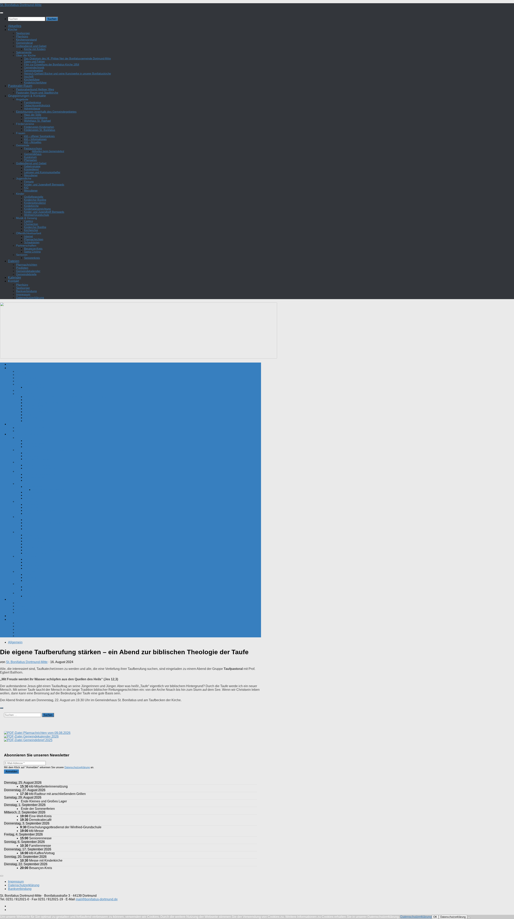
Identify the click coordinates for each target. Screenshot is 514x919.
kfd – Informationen (35, 139)
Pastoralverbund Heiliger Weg (35, 89)
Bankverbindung (26, 291)
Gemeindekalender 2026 (40, 736)
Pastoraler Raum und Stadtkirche (37, 92)
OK (435, 916)
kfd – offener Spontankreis (39, 136)
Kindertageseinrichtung (37, 208)
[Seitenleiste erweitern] (1, 708)
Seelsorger (23, 33)
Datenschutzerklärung (30, 297)
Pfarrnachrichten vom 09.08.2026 (46, 733)
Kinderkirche (31, 205)
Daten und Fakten (34, 61)
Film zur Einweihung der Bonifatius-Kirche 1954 (51, 64)
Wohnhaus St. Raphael (37, 120)
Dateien (13, 261)
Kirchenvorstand (26, 39)
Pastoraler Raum (20, 86)
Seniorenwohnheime (35, 117)
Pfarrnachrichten (33, 239)
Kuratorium (30, 157)
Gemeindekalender (28, 271)
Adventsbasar (32, 108)
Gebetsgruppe (32, 166)
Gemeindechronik (34, 67)
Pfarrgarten (30, 160)
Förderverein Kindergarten (39, 126)
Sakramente (24, 52)
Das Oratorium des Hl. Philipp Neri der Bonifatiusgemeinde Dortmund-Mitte (67, 58)
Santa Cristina (32, 251)
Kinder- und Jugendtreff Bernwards (44, 184)
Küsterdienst (31, 169)
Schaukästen (31, 242)
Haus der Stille (32, 114)
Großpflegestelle (33, 196)
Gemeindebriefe (26, 274)
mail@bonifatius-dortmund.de (97, 899)
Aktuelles (14, 26)
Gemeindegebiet (33, 70)
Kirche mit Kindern (35, 49)
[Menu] (1, 12)
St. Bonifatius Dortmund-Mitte (21, 5)
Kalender (14, 277)
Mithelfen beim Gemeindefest (48, 151)
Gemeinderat (24, 42)
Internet (28, 236)
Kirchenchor (31, 230)
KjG (26, 187)
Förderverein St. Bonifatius (39, 129)
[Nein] (468, 917)
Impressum (23, 294)
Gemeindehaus (33, 154)
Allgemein (15, 642)
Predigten (22, 267)
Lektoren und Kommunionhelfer (42, 172)
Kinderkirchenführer (35, 82)
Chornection (31, 224)
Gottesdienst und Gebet (31, 46)
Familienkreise (32, 102)
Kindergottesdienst (35, 202)
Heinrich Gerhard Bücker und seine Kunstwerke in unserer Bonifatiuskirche (67, 73)
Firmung (29, 181)
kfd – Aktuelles (32, 142)
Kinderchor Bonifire (35, 199)
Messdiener (31, 175)
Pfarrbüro (22, 36)
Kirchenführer (32, 79)
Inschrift (29, 76)
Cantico (28, 221)
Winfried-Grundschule (36, 214)
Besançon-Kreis (33, 248)
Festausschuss (33, 148)
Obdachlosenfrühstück (37, 105)
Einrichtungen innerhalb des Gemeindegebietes (46, 111)
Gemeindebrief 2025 (37, 740)
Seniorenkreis (32, 257)
